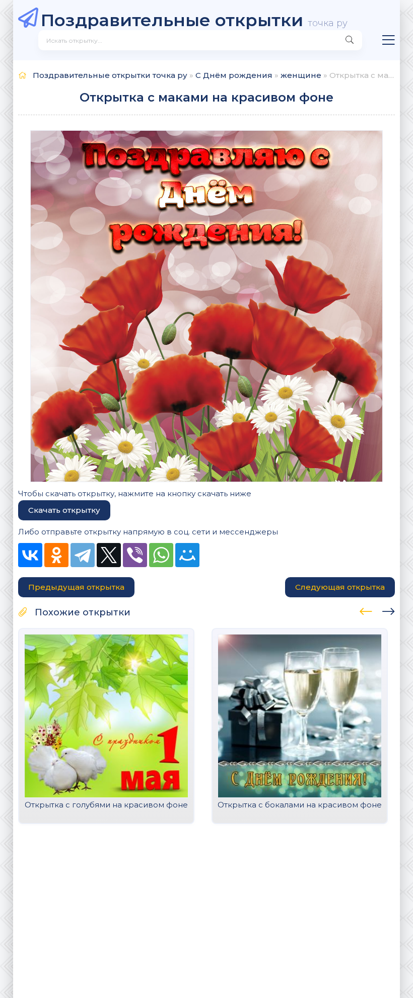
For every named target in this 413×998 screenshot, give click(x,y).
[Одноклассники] (56, 555)
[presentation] (366, 610)
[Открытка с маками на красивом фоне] (206, 306)
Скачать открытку (64, 510)
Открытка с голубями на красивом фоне (106, 804)
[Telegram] (83, 555)
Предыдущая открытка (76, 587)
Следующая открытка (340, 587)
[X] (109, 555)
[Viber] (135, 555)
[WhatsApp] (161, 555)
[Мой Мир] (187, 555)
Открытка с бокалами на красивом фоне (300, 804)
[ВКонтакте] (30, 555)
